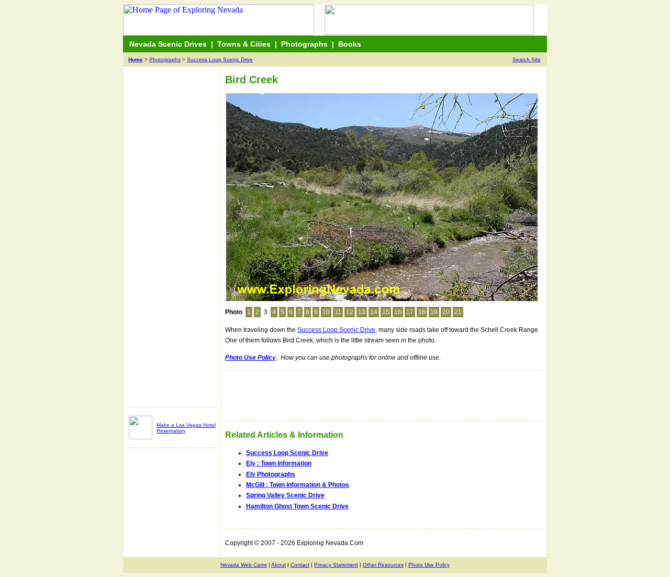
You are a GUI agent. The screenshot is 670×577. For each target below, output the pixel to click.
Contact (300, 565)
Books (349, 44)
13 (361, 312)
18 (422, 312)
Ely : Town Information (278, 463)
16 (397, 312)
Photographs (304, 44)
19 (434, 312)
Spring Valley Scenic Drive (285, 495)
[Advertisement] (171, 242)
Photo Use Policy (429, 565)
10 (326, 312)
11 (337, 312)
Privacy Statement (336, 565)
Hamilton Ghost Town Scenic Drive (297, 506)
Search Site (526, 59)
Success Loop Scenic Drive (220, 59)
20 (446, 312)
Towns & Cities (244, 44)
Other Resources (383, 565)
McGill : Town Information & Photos (297, 485)
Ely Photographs (270, 474)
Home (135, 59)
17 (410, 312)
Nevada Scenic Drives (168, 44)
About (278, 565)
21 (458, 312)
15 (385, 312)
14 (373, 312)
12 (349, 312)
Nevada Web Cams (243, 565)
